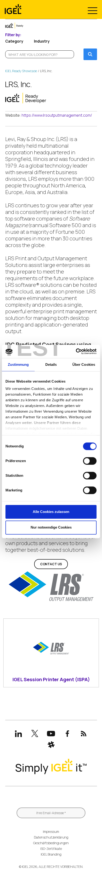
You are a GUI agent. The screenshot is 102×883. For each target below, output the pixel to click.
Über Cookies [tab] (83, 364)
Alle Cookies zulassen (51, 512)
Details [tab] (51, 364)
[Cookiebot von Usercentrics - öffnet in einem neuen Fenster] (76, 351)
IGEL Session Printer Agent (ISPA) (51, 679)
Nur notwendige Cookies (51, 527)
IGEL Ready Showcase (21, 71)
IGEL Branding (51, 854)
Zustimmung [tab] (18, 364)
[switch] (90, 461)
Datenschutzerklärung (51, 837)
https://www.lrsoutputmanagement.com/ (57, 115)
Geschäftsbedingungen (51, 843)
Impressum (51, 831)
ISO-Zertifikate (51, 848)
